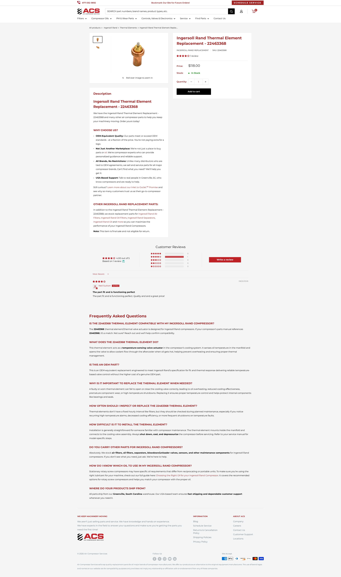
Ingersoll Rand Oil (102, 222)
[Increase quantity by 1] (205, 82)
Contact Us (220, 18)
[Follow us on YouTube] (170, 559)
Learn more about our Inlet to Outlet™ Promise (132, 187)
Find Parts (200, 18)
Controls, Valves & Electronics (156, 18)
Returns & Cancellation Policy (205, 531)
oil (105, 152)
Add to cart (194, 91)
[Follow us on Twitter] (159, 559)
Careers (237, 525)
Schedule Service (202, 525)
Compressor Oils (100, 18)
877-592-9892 (89, 2)
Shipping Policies (202, 537)
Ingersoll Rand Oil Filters (114, 218)
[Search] (231, 11)
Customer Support (243, 534)
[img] (99, 281)
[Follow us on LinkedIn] (175, 559)
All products (95, 28)
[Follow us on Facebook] (154, 559)
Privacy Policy (200, 541)
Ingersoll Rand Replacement (193, 50)
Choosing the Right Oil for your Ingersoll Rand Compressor (187, 475)
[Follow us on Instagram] (165, 559)
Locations (238, 538)
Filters (80, 18)
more (120, 222)
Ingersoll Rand (110, 28)
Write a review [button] (225, 259)
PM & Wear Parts (125, 18)
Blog (195, 521)
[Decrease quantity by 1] (191, 82)
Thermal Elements (128, 28)
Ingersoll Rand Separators (141, 218)
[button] (183, 56)
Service (184, 18)
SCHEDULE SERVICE (247, 2)
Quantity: (182, 81)
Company (238, 521)
